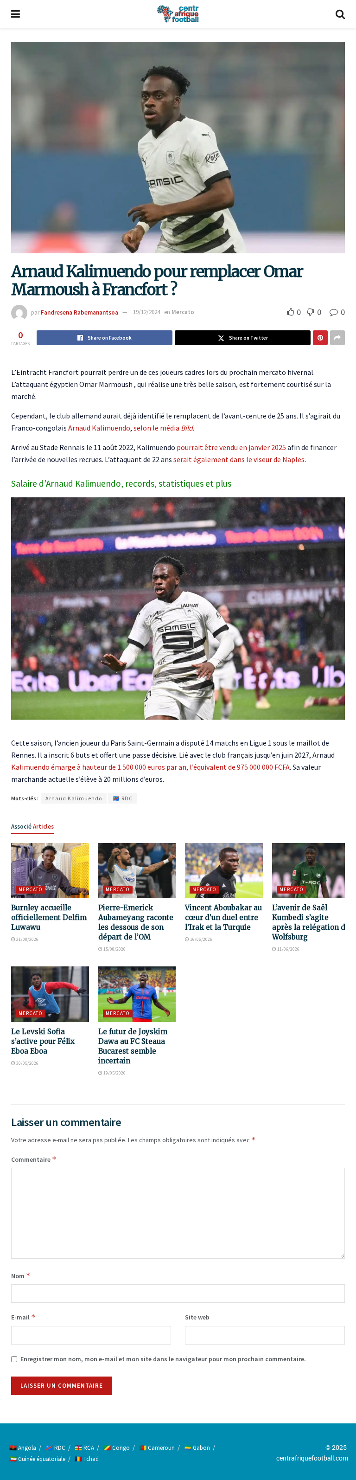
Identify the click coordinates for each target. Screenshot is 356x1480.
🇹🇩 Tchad (87, 1459)
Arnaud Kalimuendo (99, 427)
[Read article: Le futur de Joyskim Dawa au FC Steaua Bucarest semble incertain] (137, 994)
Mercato (183, 312)
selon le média (163, 427)
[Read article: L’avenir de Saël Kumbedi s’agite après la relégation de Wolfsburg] (311, 871)
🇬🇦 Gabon (197, 1448)
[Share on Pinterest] (320, 337)
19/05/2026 (114, 1073)
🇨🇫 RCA (84, 1448)
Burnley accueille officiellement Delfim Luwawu (49, 917)
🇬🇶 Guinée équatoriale (37, 1459)
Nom (21, 1275)
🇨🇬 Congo (116, 1448)
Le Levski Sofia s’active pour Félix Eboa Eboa (43, 1041)
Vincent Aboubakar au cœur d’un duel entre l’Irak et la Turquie (223, 917)
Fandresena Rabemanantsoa (79, 312)
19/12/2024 (146, 312)
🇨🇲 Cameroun (157, 1448)
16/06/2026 (200, 939)
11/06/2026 (287, 949)
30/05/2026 (26, 1063)
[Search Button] (340, 14)
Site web (197, 1317)
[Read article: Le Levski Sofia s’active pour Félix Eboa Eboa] (50, 994)
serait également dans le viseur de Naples (239, 459)
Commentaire (34, 1159)
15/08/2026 (114, 949)
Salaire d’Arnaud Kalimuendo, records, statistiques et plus (121, 483)
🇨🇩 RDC (123, 798)
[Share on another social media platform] (337, 337)
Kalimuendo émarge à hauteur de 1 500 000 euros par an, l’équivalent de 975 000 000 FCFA (150, 767)
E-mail (23, 1317)
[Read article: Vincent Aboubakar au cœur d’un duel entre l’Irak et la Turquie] (224, 871)
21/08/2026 (26, 939)
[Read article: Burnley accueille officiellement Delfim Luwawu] (50, 871)
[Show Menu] (15, 14)
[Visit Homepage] (177, 14)
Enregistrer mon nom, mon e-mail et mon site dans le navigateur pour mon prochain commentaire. (163, 1359)
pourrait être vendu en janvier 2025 (231, 447)
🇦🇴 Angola (22, 1448)
